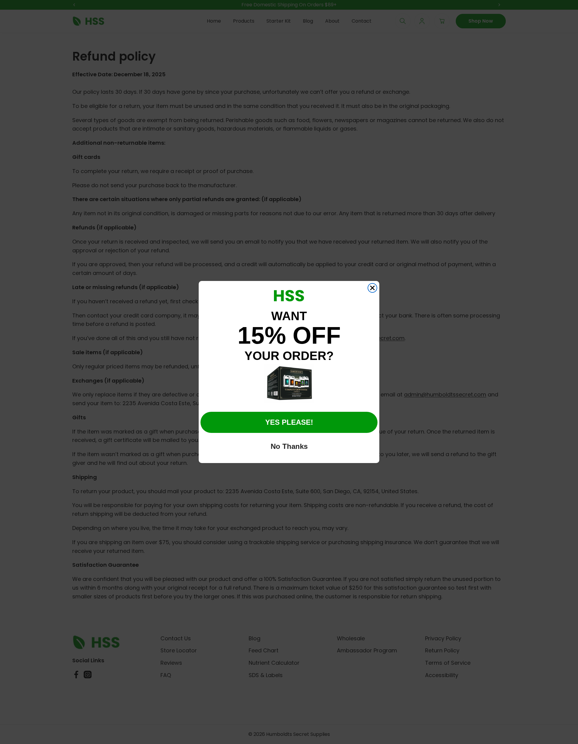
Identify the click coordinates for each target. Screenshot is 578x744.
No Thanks (289, 446)
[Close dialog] (372, 287)
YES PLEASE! (289, 422)
